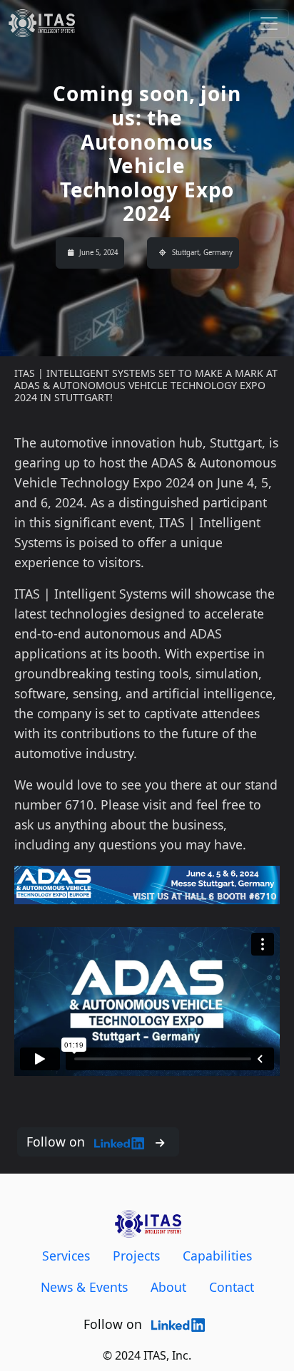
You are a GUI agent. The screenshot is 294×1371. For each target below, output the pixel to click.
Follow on (57, 1141)
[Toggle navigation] (269, 23)
